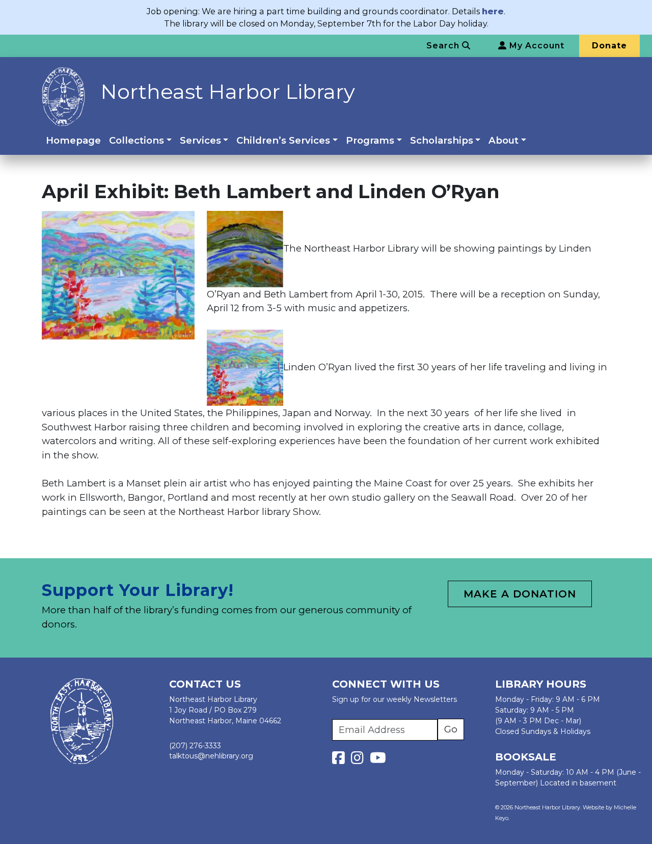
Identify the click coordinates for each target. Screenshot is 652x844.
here (493, 11)
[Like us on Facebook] (340, 760)
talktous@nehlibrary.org (211, 755)
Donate (609, 45)
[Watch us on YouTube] (378, 760)
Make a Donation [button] (520, 594)
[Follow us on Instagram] (359, 760)
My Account (535, 45)
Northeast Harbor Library (227, 91)
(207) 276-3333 (195, 745)
